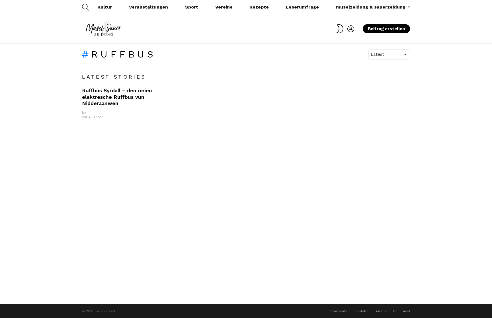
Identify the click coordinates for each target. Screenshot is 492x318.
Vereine (224, 7)
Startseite (339, 311)
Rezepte (259, 7)
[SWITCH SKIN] (340, 29)
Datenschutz (385, 311)
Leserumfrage (302, 7)
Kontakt (361, 311)
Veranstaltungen (148, 7)
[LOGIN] (350, 28)
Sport (191, 7)
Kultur (104, 7)
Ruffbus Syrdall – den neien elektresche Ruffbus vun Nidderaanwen (117, 96)
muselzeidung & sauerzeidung (370, 7)
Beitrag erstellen (386, 28)
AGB (406, 311)
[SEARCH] (85, 7)
